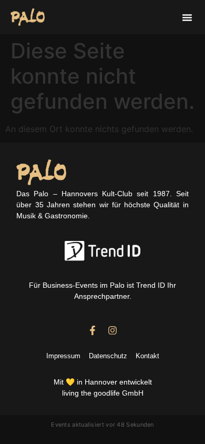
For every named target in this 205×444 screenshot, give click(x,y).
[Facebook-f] (92, 330)
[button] (187, 17)
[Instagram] (112, 330)
